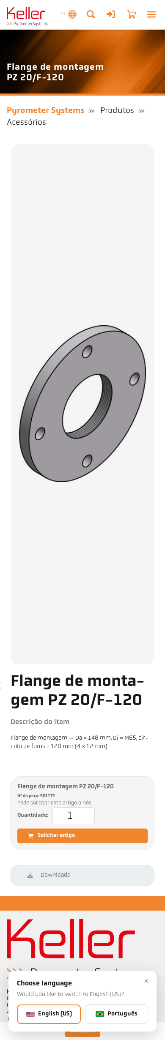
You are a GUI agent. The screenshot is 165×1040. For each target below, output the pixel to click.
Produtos (117, 111)
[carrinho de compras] (131, 14)
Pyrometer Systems (45, 111)
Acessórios (26, 122)
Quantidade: (32, 815)
